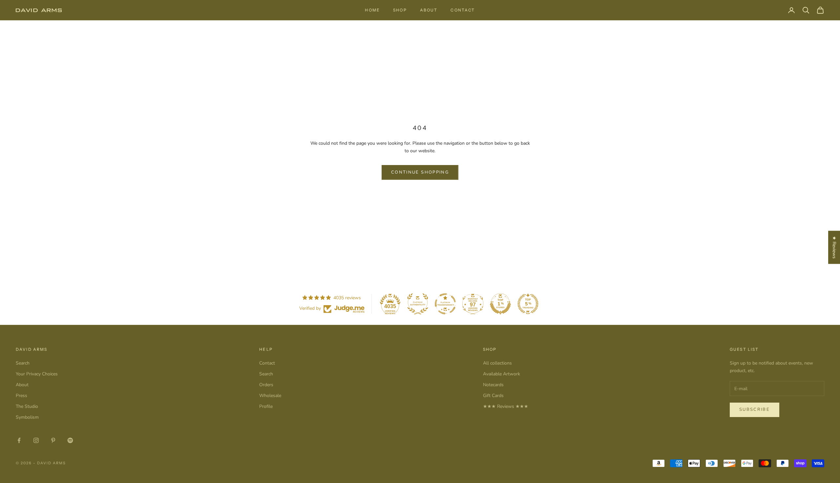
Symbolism (27, 417)
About (429, 10)
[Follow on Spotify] (70, 440)
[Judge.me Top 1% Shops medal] (500, 303)
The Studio (27, 406)
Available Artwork (501, 374)
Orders (266, 385)
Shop (400, 10)
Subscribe (754, 409)
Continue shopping (420, 172)
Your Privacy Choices (37, 374)
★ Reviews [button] (834, 247)
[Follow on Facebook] (19, 440)
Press (21, 395)
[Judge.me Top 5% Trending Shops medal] (527, 303)
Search (23, 363)
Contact (463, 10)
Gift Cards (493, 395)
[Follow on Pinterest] (53, 440)
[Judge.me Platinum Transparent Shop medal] (445, 303)
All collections (497, 363)
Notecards (493, 385)
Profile (266, 406)
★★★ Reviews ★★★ (505, 406)
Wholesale (270, 395)
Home (372, 10)
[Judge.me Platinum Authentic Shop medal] (417, 303)
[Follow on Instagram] (36, 440)
